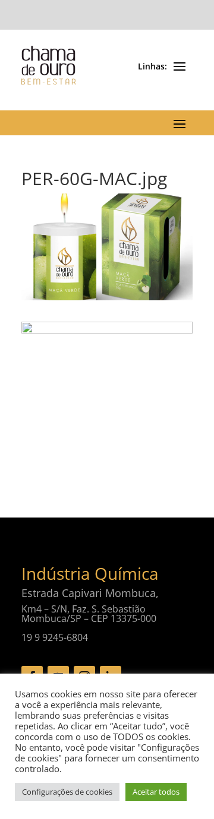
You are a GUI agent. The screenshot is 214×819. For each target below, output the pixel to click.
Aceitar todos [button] (156, 791)
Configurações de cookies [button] (67, 791)
